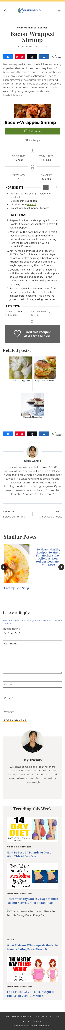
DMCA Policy (41, 1017)
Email (8, 698)
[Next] (61, 567)
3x (57, 187)
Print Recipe (34, 131)
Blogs (26, 1021)
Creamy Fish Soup (16, 588)
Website (9, 712)
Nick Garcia (26, 46)
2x (51, 187)
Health (10, 940)
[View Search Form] (5, 10)
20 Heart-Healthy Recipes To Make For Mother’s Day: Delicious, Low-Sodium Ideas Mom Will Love (48, 557)
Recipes (43, 28)
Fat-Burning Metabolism (19, 847)
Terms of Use (27, 1017)
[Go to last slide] (4, 567)
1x (46, 187)
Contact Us (36, 1021)
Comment (11, 643)
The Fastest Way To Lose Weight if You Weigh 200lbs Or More (30, 994)
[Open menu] (59, 10)
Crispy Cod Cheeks (50, 514)
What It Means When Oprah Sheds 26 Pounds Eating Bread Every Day (32, 947)
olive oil (31, 204)
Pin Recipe (34, 140)
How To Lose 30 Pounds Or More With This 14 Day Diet (29, 854)
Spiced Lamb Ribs (14, 514)
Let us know (30, 335)
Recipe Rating (11, 628)
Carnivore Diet (26, 28)
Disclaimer (54, 1017)
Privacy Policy (12, 1017)
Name (8, 684)
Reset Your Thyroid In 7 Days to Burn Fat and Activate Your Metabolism (32, 901)
